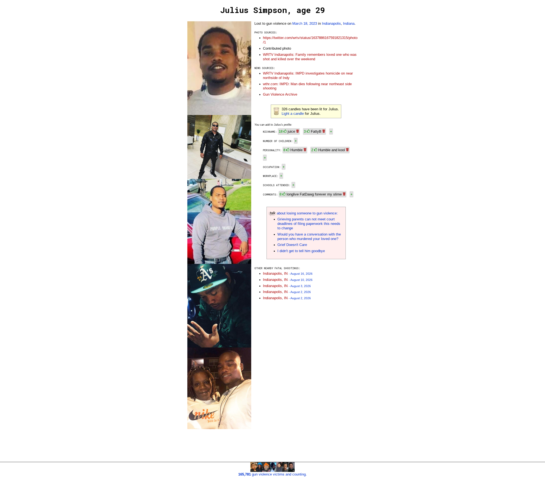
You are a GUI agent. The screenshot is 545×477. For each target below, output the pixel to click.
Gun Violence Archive (280, 94)
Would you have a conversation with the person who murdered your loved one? (309, 236)
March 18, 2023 (304, 23)
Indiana (348, 23)
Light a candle (293, 113)
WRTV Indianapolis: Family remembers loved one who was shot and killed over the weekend (310, 56)
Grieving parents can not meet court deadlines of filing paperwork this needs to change (308, 223)
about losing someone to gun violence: (307, 213)
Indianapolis (331, 23)
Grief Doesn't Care (292, 245)
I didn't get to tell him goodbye (301, 251)
